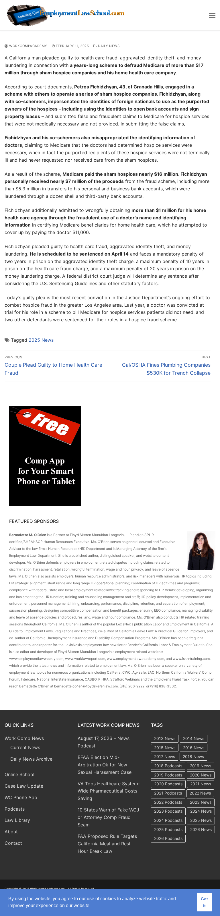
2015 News (164, 747)
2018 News (193, 756)
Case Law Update (24, 786)
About (11, 831)
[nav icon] (212, 15)
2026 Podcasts (168, 838)
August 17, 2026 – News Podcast (103, 742)
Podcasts (15, 809)
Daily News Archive (31, 759)
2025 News (41, 340)
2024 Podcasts (168, 820)
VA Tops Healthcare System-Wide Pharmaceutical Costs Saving (109, 791)
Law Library (17, 820)
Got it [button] (204, 902)
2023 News (200, 802)
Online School (19, 774)
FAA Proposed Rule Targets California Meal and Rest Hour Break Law (107, 843)
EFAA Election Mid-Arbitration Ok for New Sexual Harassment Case (104, 764)
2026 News (201, 829)
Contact (13, 843)
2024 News (201, 811)
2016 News (193, 747)
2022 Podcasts (168, 802)
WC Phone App (21, 797)
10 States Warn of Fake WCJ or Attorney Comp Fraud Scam (108, 817)
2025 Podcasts (168, 829)
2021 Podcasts (168, 793)
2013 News (164, 738)
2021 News (200, 783)
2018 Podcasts (168, 765)
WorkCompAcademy (27, 46)
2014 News (193, 738)
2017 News (164, 756)
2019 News (200, 765)
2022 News (200, 793)
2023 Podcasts (168, 811)
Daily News (108, 46)
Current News (25, 747)
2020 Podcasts (168, 783)
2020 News (200, 774)
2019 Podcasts (168, 774)
